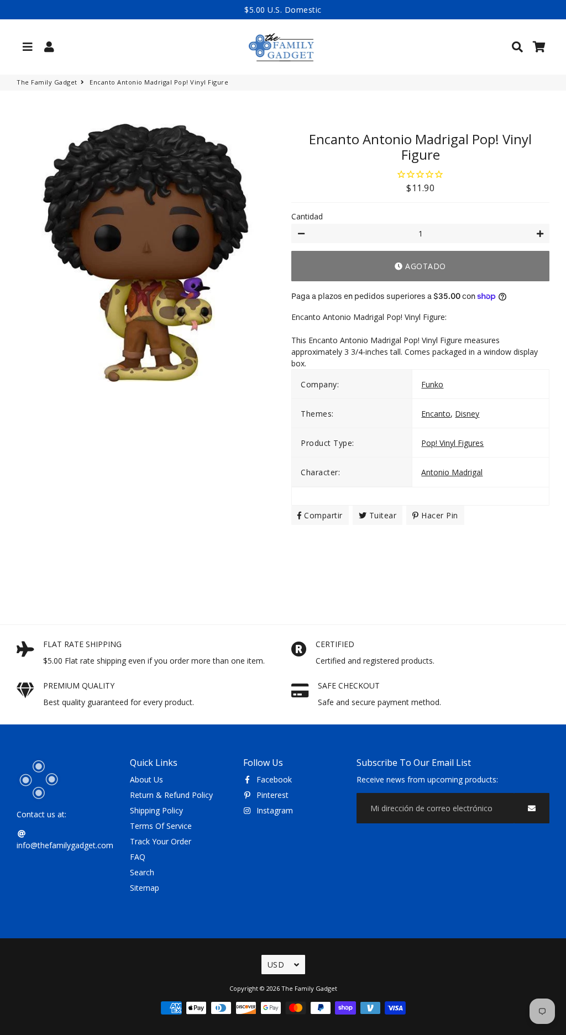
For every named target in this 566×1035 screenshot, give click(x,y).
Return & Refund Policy (171, 795)
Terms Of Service (161, 826)
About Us (146, 779)
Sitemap (144, 887)
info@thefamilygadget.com (65, 845)
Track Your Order (160, 841)
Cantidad (307, 216)
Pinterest (271, 795)
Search (142, 872)
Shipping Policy (156, 810)
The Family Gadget (47, 82)
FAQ (137, 857)
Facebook (273, 779)
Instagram (273, 810)
